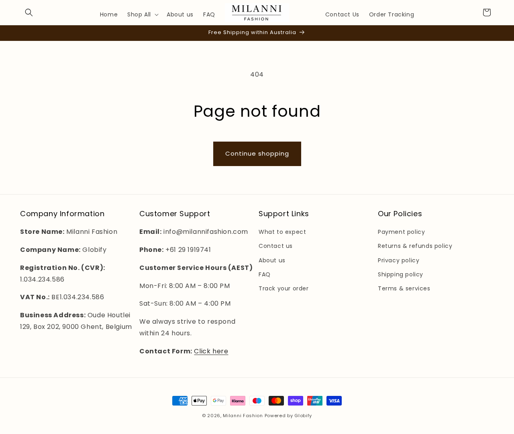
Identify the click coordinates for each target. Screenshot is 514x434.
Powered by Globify (288, 415)
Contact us (276, 246)
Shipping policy (400, 274)
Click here (211, 351)
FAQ (265, 274)
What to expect (282, 232)
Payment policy (401, 232)
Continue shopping (257, 153)
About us (272, 260)
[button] (29, 12)
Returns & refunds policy (415, 246)
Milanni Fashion (243, 415)
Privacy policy (398, 260)
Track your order (284, 288)
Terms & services (404, 288)
